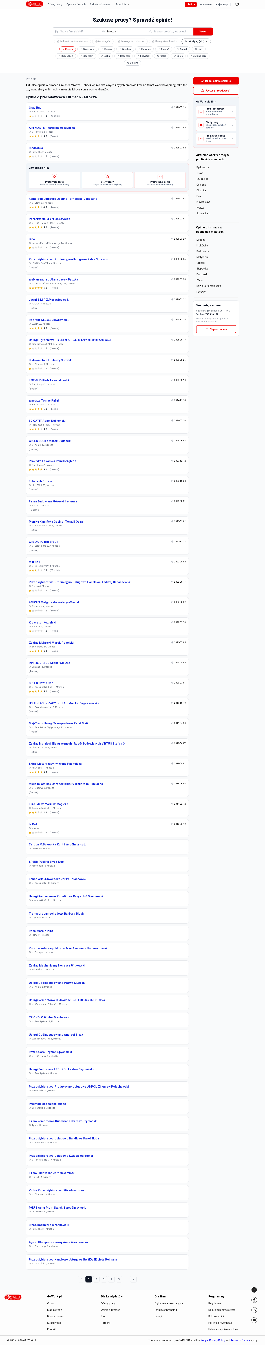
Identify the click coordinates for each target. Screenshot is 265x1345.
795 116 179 (211, 314)
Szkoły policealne (100, 4)
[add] (254, 1300)
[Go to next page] (133, 1279)
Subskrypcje (54, 1322)
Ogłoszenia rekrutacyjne (169, 1303)
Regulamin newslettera (221, 1309)
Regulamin (214, 1303)
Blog (103, 1316)
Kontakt (51, 1329)
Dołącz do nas (55, 1316)
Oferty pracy (55, 4)
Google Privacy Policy (213, 1340)
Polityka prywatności (220, 1322)
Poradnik (121, 4)
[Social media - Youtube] (254, 1320)
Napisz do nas (218, 329)
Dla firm (191, 4)
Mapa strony (54, 1309)
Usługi (158, 1316)
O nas (50, 1303)
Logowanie (205, 4)
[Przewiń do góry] (254, 1289)
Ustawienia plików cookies (223, 1329)
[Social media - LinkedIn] (254, 1310)
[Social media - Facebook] (254, 1300)
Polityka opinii (216, 1316)
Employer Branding (166, 1309)
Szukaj (203, 31)
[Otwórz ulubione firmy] (237, 4)
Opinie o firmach (76, 4)
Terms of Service (241, 1340)
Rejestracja (222, 4)
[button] (196, 41)
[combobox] (77, 31)
